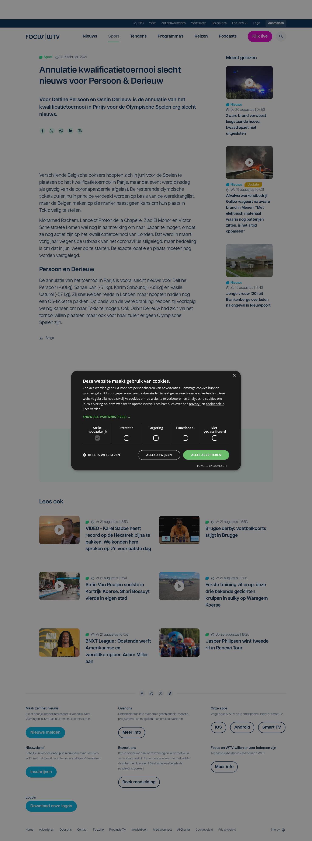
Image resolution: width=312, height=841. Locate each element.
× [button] (234, 375)
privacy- (195, 404)
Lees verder (91, 409)
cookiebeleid (215, 404)
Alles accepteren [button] (206, 455)
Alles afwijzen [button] (159, 455)
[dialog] (156, 420)
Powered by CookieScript (213, 465)
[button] (156, 417)
